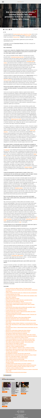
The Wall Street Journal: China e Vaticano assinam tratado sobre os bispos (21, 334)
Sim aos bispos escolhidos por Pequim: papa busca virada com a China (20, 366)
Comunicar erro (7, 375)
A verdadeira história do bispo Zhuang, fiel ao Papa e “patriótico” (18, 363)
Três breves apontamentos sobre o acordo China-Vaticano (17, 318)
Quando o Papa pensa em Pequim (12, 298)
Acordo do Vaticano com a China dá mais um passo (16, 344)
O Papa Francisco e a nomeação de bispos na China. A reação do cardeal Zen (21, 336)
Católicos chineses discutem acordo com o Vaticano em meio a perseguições (21, 292)
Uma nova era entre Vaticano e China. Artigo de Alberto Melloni (18, 317)
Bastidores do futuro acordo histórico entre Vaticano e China (18, 331)
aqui (20, 221)
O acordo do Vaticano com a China (13, 294)
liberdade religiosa (19, 188)
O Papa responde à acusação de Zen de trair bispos (16, 372)
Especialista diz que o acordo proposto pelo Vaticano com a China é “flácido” (21, 354)
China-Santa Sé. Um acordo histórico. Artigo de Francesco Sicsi (18, 302)
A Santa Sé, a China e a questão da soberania (15, 346)
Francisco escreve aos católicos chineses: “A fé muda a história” (19, 288)
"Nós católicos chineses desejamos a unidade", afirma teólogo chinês (19, 341)
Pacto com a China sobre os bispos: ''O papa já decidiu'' (17, 356)
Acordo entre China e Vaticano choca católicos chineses (17, 337)
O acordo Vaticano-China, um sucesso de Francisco (16, 310)
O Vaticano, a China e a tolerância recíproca (14, 367)
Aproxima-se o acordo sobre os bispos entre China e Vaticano (18, 330)
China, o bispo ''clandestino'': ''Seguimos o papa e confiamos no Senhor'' (20, 347)
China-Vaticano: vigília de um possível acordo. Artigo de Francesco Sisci (20, 340)
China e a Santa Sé (7, 79)
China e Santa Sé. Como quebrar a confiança (15, 343)
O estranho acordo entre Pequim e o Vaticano (15, 301)
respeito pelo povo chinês (16, 119)
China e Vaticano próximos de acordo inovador (15, 359)
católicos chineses (28, 167)
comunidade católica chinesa (17, 255)
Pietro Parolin (27, 35)
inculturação (6, 149)
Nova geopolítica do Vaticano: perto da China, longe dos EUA (18, 353)
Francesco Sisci (16, 37)
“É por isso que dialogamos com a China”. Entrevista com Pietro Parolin (20, 339)
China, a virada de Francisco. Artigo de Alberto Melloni (16, 357)
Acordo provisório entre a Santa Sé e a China (22, 34)
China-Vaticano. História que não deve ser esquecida (16, 333)
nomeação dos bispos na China (17, 57)
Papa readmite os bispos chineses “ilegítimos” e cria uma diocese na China (21, 323)
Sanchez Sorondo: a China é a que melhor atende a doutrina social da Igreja (21, 365)
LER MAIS (14, 395)
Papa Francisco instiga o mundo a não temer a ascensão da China (19, 299)
